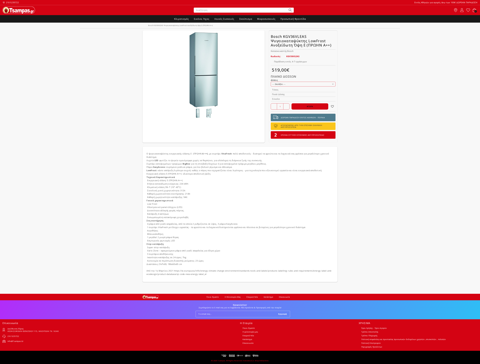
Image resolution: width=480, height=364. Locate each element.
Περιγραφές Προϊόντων (371, 347)
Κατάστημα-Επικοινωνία (455, 10)
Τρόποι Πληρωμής (369, 335)
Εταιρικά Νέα (252, 297)
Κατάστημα (268, 297)
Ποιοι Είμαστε (212, 297)
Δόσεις (274, 80)
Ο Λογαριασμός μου (461, 10)
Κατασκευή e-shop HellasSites (256, 361)
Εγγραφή (282, 314)
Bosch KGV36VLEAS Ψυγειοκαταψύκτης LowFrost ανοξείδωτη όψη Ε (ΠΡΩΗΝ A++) (180, 25)
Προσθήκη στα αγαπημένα (332, 106)
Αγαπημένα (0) (468, 10)
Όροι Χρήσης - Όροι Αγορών (374, 328)
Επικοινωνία (284, 297)
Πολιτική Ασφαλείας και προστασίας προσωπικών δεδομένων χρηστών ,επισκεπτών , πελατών (403, 339)
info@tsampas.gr (16, 341)
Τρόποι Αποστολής (369, 332)
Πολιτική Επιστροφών (371, 343)
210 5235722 (12, 2)
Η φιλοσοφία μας (233, 297)
